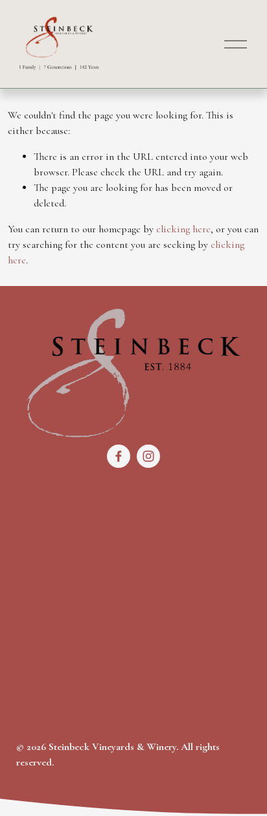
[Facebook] (118, 456)
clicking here (183, 229)
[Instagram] (148, 456)
